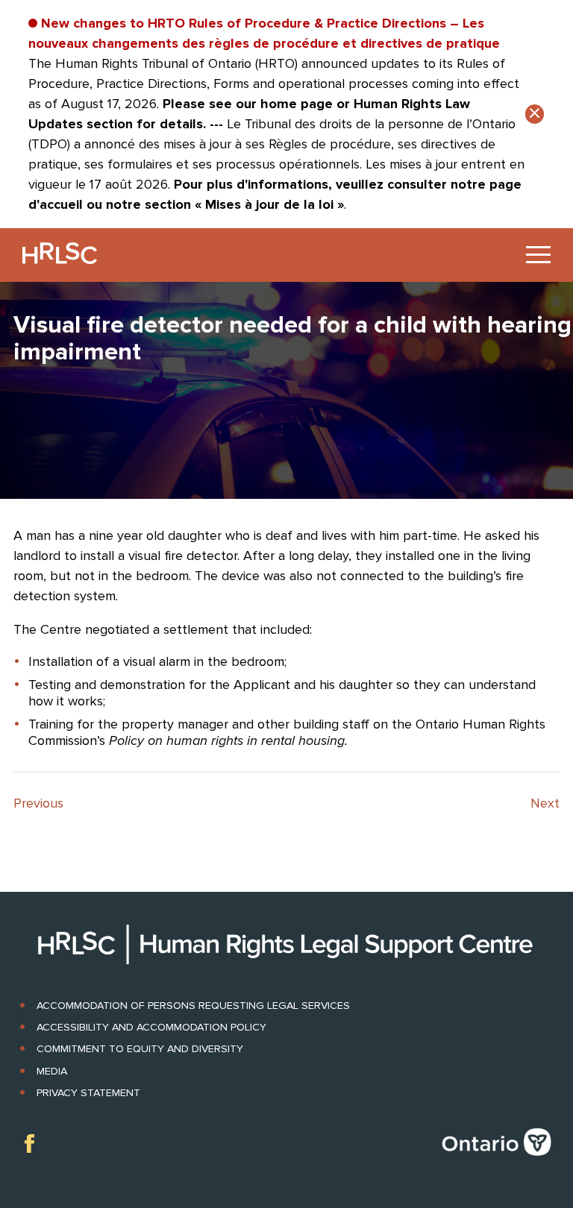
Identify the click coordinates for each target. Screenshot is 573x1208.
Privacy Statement (88, 1092)
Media (52, 1071)
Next (545, 803)
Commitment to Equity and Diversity (140, 1048)
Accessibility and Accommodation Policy (151, 1027)
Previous (38, 803)
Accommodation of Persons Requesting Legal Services (193, 1005)
